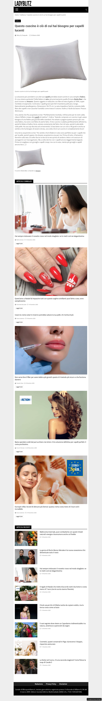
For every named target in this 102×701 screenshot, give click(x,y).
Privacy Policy (51, 684)
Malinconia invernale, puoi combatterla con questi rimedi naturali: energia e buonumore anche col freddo (61, 533)
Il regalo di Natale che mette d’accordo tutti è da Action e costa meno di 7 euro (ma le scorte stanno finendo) (63, 588)
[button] (86, 10)
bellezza (17, 21)
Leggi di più (19, 243)
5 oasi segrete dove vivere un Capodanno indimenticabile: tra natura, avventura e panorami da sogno (63, 624)
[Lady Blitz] (23, 3)
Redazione (39, 684)
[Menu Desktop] (17, 10)
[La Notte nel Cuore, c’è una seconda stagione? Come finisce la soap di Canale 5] (26, 666)
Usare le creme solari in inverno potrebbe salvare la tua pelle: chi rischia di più (44, 315)
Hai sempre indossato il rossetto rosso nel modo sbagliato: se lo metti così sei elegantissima (49, 236)
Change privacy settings (94, 699)
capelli (36, 117)
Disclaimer (63, 684)
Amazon (38, 171)
